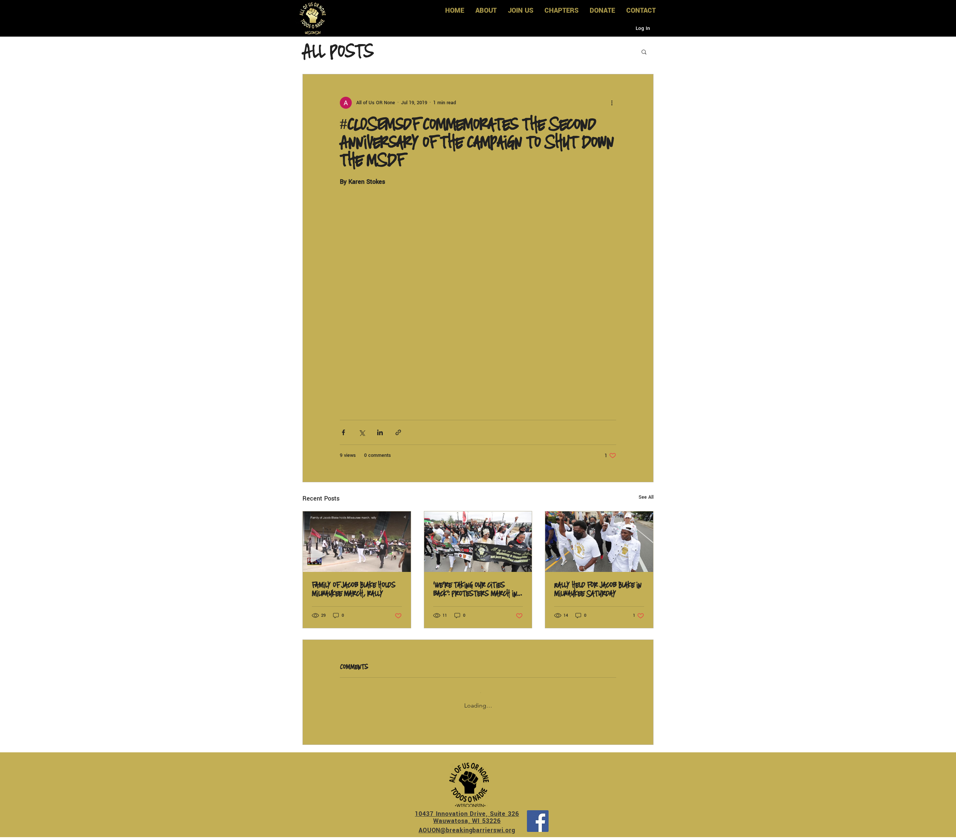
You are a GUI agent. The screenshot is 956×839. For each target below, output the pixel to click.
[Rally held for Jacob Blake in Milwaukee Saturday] (599, 541)
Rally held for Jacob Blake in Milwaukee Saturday (598, 589)
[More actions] (611, 102)
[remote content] (478, 289)
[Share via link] (398, 432)
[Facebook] (538, 815)
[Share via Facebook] (343, 432)
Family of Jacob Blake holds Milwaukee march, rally (353, 589)
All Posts (337, 51)
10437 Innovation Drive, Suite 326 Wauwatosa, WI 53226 (467, 811)
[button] (644, 52)
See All (646, 497)
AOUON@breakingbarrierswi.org (467, 824)
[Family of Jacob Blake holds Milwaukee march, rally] (357, 541)
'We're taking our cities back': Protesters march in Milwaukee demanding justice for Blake (477, 589)
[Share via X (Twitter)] (361, 432)
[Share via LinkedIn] (380, 432)
